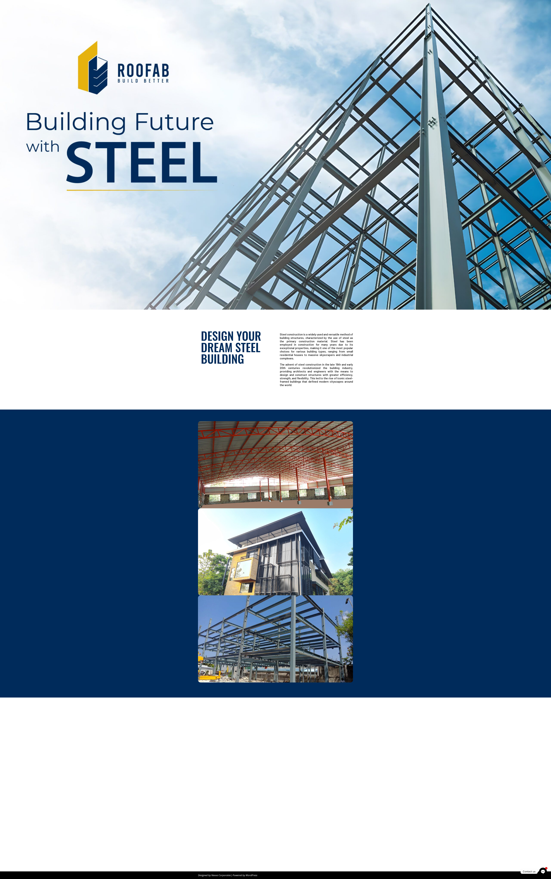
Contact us (206, 857)
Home (297, 6)
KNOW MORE (289, 395)
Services (328, 6)
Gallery (317, 6)
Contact (343, 6)
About (307, 6)
